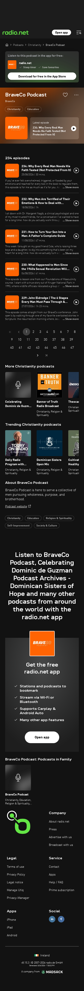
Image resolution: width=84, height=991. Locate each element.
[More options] (76, 95)
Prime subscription (61, 890)
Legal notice (15, 882)
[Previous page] (18, 332)
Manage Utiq (15, 890)
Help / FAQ (56, 882)
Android (12, 935)
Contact (54, 866)
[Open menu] (78, 32)
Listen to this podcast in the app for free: (35, 55)
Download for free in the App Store (42, 76)
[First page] (10, 332)
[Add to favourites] (65, 94)
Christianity (13, 109)
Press (53, 829)
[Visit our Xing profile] (61, 919)
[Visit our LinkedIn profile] (52, 919)
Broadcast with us (61, 845)
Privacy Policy (16, 874)
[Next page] (37, 355)
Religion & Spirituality (59, 518)
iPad (10, 927)
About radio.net (59, 821)
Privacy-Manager (18, 898)
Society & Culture (46, 525)
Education (33, 109)
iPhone (11, 919)
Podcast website (16, 506)
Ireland (44, 955)
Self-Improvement (18, 525)
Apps (52, 874)
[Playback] (73, 128)
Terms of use (15, 866)
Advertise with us (60, 837)
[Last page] (46, 355)
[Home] (7, 45)
